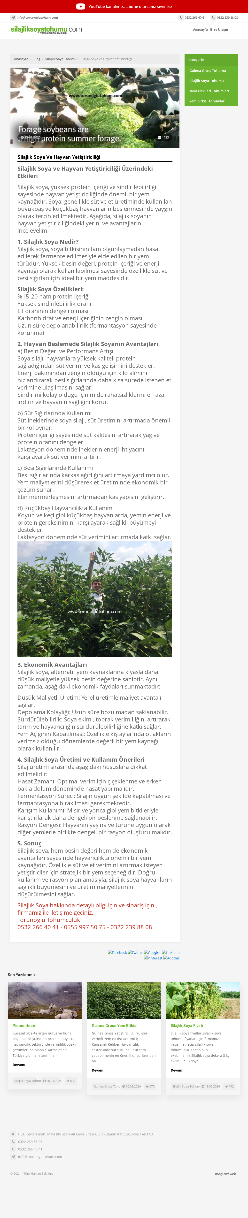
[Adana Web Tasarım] (226, 1174)
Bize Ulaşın (219, 29)
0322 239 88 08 (227, 17)
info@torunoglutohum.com (37, 17)
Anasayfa (200, 29)
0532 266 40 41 (195, 17)
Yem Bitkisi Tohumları (207, 101)
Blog (36, 59)
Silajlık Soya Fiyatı (187, 1025)
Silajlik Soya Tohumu (61, 59)
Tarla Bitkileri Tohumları (209, 91)
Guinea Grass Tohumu (207, 70)
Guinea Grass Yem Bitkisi (114, 1025)
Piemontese (24, 1025)
